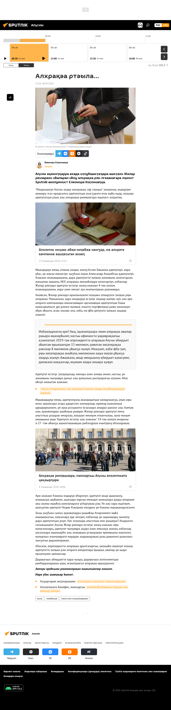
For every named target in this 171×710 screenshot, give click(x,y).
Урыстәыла (42, 642)
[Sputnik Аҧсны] (16, 27)
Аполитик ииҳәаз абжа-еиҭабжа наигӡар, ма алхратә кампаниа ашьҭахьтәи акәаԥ (81, 251)
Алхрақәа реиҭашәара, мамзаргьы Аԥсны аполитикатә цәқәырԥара (83, 477)
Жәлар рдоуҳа (93, 642)
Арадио (57, 642)
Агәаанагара (73, 642)
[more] (130, 260)
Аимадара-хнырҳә (13, 676)
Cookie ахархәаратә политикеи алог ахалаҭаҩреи (141, 671)
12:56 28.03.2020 (44, 83)
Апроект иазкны (12, 671)
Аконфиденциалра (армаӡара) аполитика (89, 671)
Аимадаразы (57, 671)
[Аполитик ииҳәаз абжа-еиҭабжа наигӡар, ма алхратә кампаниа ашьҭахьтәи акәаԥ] (85, 224)
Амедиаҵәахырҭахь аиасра (79, 146)
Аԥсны (39, 598)
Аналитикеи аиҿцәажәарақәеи (74, 598)
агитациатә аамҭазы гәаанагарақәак (101, 581)
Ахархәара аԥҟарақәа (35, 671)
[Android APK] (13, 688)
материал (48, 166)
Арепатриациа (114, 642)
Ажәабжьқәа (51, 598)
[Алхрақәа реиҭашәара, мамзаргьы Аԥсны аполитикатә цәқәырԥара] (85, 450)
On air (15, 47)
